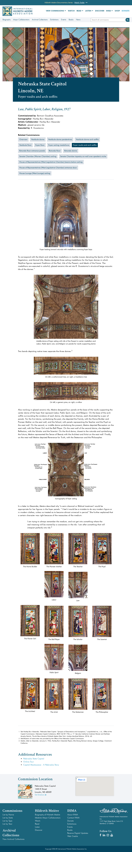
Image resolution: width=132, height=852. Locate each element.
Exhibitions (54, 19)
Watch (71, 11)
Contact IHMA (73, 817)
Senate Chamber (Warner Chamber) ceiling (37, 156)
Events (63, 19)
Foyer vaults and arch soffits (85, 145)
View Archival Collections (13, 839)
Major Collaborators (21, 19)
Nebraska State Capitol (33, 758)
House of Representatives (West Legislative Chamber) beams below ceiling (50, 162)
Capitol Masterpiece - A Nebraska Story (41, 765)
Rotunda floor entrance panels (32, 151)
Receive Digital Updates (77, 833)
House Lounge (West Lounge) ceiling (34, 173)
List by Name (8, 814)
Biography (7, 19)
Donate (125, 11)
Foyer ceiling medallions (58, 145)
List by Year (7, 824)
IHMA (108, 11)
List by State (8, 817)
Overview (23, 139)
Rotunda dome (70, 151)
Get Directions (40, 795)
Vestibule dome (37, 139)
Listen (88, 11)
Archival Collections (40, 19)
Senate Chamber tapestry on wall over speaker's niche (83, 156)
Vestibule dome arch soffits (87, 139)
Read (79, 11)
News (78, 19)
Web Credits (72, 836)
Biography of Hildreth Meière (47, 814)
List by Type (7, 821)
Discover (99, 11)
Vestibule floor (25, 145)
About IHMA (72, 814)
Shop (117, 11)
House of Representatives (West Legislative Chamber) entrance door (48, 168)
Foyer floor (39, 145)
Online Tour (28, 761)
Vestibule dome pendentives (60, 139)
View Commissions (55, 11)
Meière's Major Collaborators (47, 817)
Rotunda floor (54, 151)
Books (71, 19)
